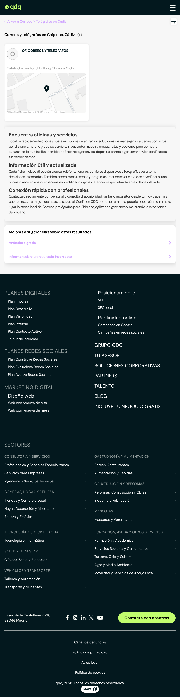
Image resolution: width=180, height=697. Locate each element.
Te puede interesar (23, 339)
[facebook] (67, 618)
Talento (104, 386)
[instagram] (75, 618)
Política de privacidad (90, 652)
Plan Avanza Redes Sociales (30, 374)
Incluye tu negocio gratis (127, 406)
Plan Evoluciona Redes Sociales (33, 367)
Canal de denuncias (90, 642)
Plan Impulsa (18, 301)
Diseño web (21, 396)
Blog (100, 396)
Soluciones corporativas (127, 365)
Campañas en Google (115, 325)
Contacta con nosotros (146, 618)
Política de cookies (90, 672)
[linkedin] (83, 618)
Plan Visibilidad (20, 316)
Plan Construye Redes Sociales (32, 359)
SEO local (105, 307)
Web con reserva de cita (27, 403)
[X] (91, 618)
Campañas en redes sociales (121, 332)
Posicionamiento (116, 293)
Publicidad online (117, 318)
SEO (101, 300)
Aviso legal (90, 662)
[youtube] (100, 619)
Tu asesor (107, 355)
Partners (105, 375)
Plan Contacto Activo (25, 331)
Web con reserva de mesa (29, 410)
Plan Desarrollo (20, 309)
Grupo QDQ (108, 345)
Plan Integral (18, 324)
